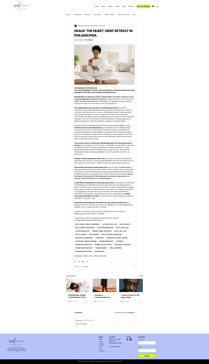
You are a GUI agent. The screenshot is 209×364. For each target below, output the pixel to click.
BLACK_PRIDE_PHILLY (122, 227)
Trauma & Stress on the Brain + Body (130, 296)
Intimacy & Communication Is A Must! (102, 296)
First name (141, 340)
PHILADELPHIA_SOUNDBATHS (84, 238)
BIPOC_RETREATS (125, 224)
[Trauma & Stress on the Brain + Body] (131, 285)
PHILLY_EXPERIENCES (116, 248)
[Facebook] (127, 340)
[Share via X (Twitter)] (79, 261)
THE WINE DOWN (99, 251)
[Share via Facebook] (75, 261)
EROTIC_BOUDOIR (80, 234)
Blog (100, 349)
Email (139, 347)
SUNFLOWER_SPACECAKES (122, 244)
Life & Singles (97, 14)
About (101, 342)
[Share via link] (87, 261)
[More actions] (134, 26)
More (134, 14)
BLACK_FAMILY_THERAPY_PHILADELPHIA (87, 224)
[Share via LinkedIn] (83, 261)
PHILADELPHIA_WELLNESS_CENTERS (117, 238)
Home (101, 339)
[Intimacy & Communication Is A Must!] (104, 285)
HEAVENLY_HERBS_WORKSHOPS (101, 231)
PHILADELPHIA (99, 238)
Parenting (87, 14)
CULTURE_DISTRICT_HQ (109, 224)
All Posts (68, 14)
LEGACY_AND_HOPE (120, 231)
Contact (101, 351)
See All (141, 276)
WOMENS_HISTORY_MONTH (103, 244)
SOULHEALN (119, 241)
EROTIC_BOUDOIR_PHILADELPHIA (111, 234)
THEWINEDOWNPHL (101, 248)
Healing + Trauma (109, 14)
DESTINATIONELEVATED (82, 231)
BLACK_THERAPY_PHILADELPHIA (84, 227)
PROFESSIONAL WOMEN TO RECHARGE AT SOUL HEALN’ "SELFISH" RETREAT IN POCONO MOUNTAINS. (78, 296)
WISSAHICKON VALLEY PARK (83, 251)
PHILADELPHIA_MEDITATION (83, 244)
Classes (101, 344)
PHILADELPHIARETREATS (106, 241)
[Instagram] (131, 340)
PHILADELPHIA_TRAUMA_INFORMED (85, 241)
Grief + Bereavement (123, 14)
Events (101, 346)
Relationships (77, 14)
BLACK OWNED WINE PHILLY (105, 227)
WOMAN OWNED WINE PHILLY (84, 248)
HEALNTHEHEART (94, 234)
